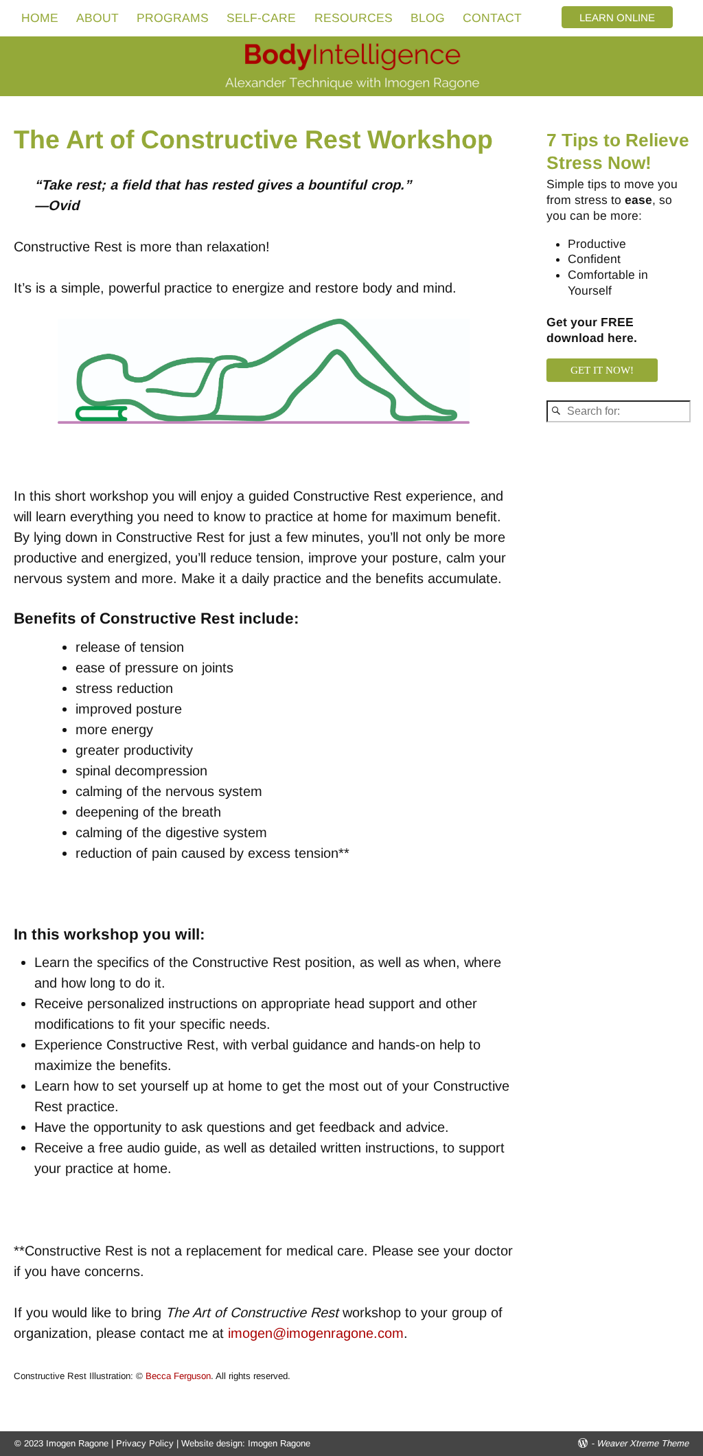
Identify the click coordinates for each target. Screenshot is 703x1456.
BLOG (428, 18)
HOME (39, 18)
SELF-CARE (261, 18)
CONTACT (492, 18)
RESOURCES (353, 18)
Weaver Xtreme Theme (643, 1443)
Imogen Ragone (279, 1443)
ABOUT (97, 18)
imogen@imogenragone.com (316, 1333)
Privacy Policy (145, 1443)
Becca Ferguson (178, 1376)
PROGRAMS (173, 18)
